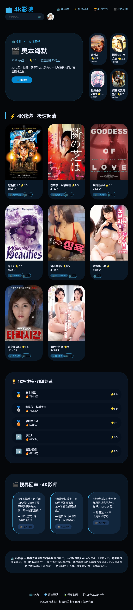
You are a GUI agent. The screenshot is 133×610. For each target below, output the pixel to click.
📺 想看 (28, 194)
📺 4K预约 (22, 80)
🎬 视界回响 (26, 527)
